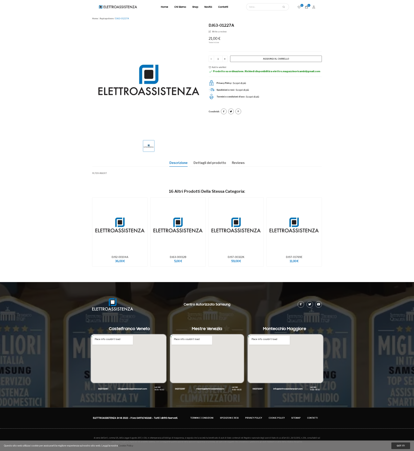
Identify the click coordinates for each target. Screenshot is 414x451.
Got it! (401, 445)
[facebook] (301, 304)
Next (326, 232)
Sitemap (296, 418)
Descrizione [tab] (178, 163)
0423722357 (103, 389)
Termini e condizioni (201, 418)
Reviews (238, 163)
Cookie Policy (277, 418)
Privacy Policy (253, 418)
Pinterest (238, 111)
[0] (299, 7)
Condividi (224, 111)
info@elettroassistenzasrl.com (132, 389)
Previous (87, 232)
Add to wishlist (219, 67)
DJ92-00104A (120, 257)
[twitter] (309, 304)
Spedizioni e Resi (229, 418)
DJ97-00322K (236, 257)
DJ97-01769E (294, 257)
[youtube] (318, 304)
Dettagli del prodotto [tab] (209, 163)
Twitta (231, 111)
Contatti (312, 418)
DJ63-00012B (178, 257)
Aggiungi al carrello (276, 58)
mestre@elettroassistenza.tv (210, 389)
